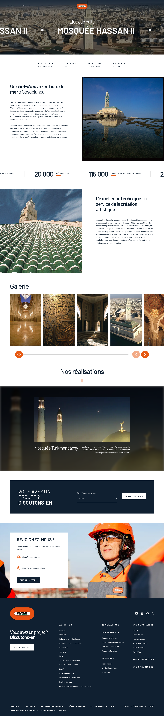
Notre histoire (138, 647)
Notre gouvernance (140, 643)
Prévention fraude (77, 706)
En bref (135, 630)
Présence (65, 6)
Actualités (137, 652)
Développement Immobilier (70, 643)
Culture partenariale (109, 651)
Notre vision (138, 634)
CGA (112, 706)
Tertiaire (62, 652)
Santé (61, 669)
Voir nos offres (28, 580)
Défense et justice (66, 673)
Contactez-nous (134, 496)
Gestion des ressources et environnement (76, 686)
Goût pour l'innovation (110, 646)
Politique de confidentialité (24, 710)
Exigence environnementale (113, 642)
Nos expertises (139, 639)
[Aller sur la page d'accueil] (82, 6)
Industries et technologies (69, 639)
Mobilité (62, 634)
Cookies (62, 710)
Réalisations (28, 6)
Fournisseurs (48, 710)
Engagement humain (110, 638)
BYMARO (43, 102)
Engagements (47, 6)
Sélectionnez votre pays (86, 493)
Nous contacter (121, 6)
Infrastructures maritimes (69, 677)
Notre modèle (107, 664)
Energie (62, 630)
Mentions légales (98, 706)
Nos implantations (109, 668)
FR (155, 6)
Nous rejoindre (141, 6)
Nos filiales (106, 672)
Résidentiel (63, 647)
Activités (10, 6)
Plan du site (16, 706)
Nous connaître (102, 6)
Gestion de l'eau (65, 682)
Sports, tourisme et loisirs (69, 660)
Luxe (61, 656)
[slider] (71, 354)
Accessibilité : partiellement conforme (45, 706)
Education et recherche (68, 665)
